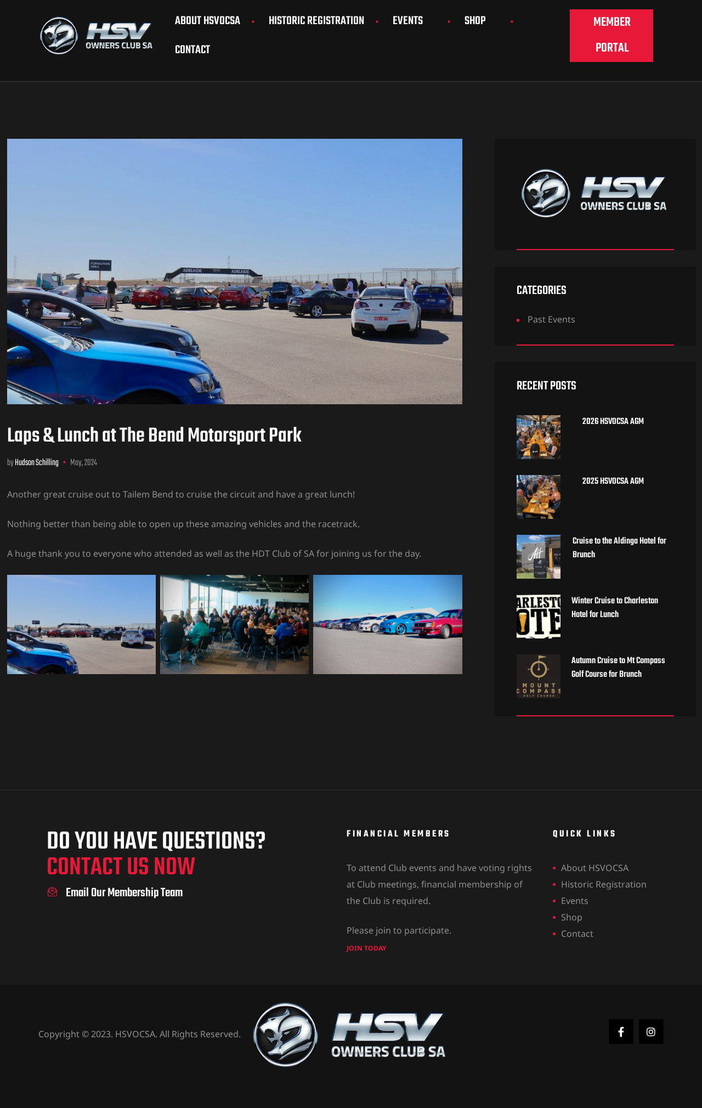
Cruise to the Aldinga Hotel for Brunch (619, 548)
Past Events (551, 319)
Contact (192, 50)
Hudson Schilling (37, 463)
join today (367, 948)
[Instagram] (651, 1031)
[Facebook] (621, 1031)
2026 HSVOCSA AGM (614, 422)
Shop (475, 21)
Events (408, 21)
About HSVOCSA (207, 21)
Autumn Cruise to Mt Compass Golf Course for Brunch (618, 668)
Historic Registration (316, 21)
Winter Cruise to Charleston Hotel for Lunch (614, 608)
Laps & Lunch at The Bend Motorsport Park (154, 436)
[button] (611, 35)
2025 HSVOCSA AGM (614, 482)
